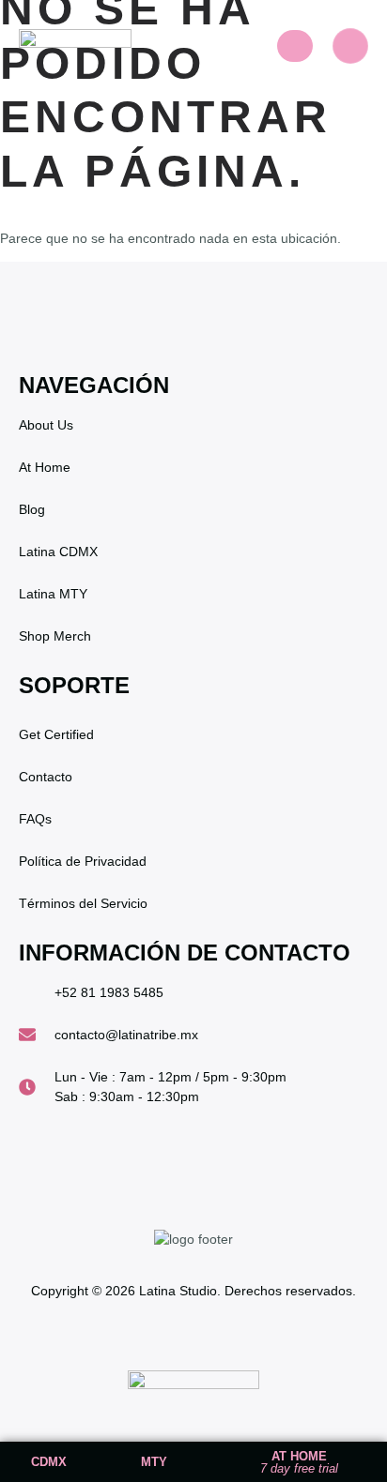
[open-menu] (295, 46)
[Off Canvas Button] (350, 46)
